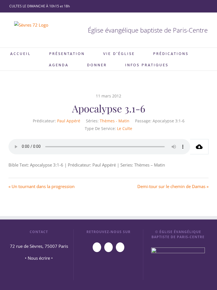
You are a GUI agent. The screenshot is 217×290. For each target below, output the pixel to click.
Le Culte (124, 128)
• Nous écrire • (39, 258)
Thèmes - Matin (114, 120)
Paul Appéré (68, 120)
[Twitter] (120, 247)
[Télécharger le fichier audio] (199, 146)
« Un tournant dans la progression (41, 186)
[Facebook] (108, 247)
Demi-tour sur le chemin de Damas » (173, 186)
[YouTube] (97, 247)
